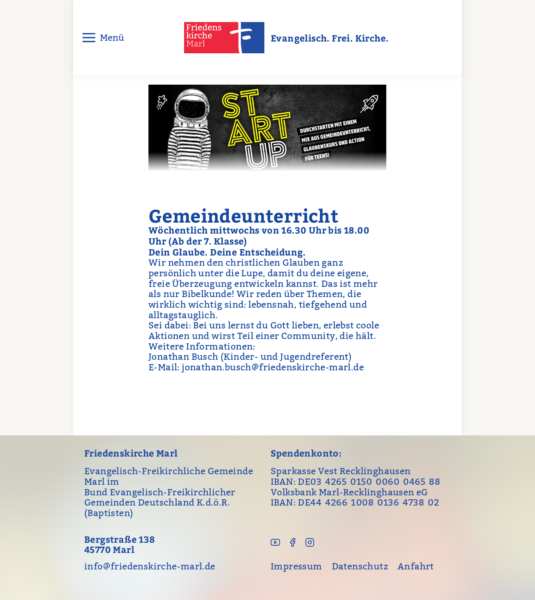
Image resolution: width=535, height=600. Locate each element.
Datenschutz (360, 566)
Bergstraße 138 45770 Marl (119, 545)
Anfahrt (416, 566)
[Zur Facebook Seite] (292, 542)
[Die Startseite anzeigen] (226, 37)
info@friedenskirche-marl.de (149, 566)
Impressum (296, 566)
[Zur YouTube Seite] (275, 542)
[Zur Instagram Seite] (309, 542)
